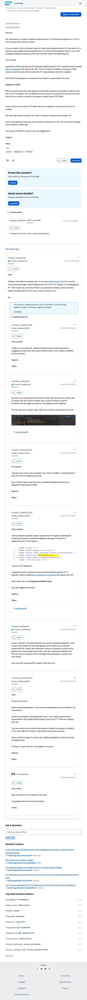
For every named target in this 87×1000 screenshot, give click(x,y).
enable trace (53, 281)
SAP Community (10, 8)
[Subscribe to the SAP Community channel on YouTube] (45, 969)
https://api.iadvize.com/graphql (43, 575)
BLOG (63, 281)
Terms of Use (65, 976)
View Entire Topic (12, 249)
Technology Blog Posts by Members (21, 863)
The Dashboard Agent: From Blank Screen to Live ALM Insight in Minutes (33, 867)
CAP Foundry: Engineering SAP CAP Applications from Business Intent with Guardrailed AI (40, 885)
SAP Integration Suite (12, 27)
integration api (18, 152)
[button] (58, 161)
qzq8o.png (20, 608)
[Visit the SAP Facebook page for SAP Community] (37, 969)
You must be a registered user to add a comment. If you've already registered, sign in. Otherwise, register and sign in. (40, 306)
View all (8, 956)
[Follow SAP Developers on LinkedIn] (50, 969)
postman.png (21, 432)
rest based (29, 152)
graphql (8, 152)
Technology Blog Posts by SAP (19, 855)
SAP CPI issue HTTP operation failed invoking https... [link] (23, 11)
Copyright (21, 982)
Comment (76, 161)
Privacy (21, 976)
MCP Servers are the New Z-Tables (19, 860)
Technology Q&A (50, 8)
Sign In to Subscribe (71, 14)
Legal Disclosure (65, 982)
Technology (39, 8)
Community (18, 3)
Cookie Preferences (21, 994)
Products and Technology (25, 8)
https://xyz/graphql (13, 69)
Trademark (22, 988)
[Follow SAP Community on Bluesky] (41, 969)
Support (65, 988)
